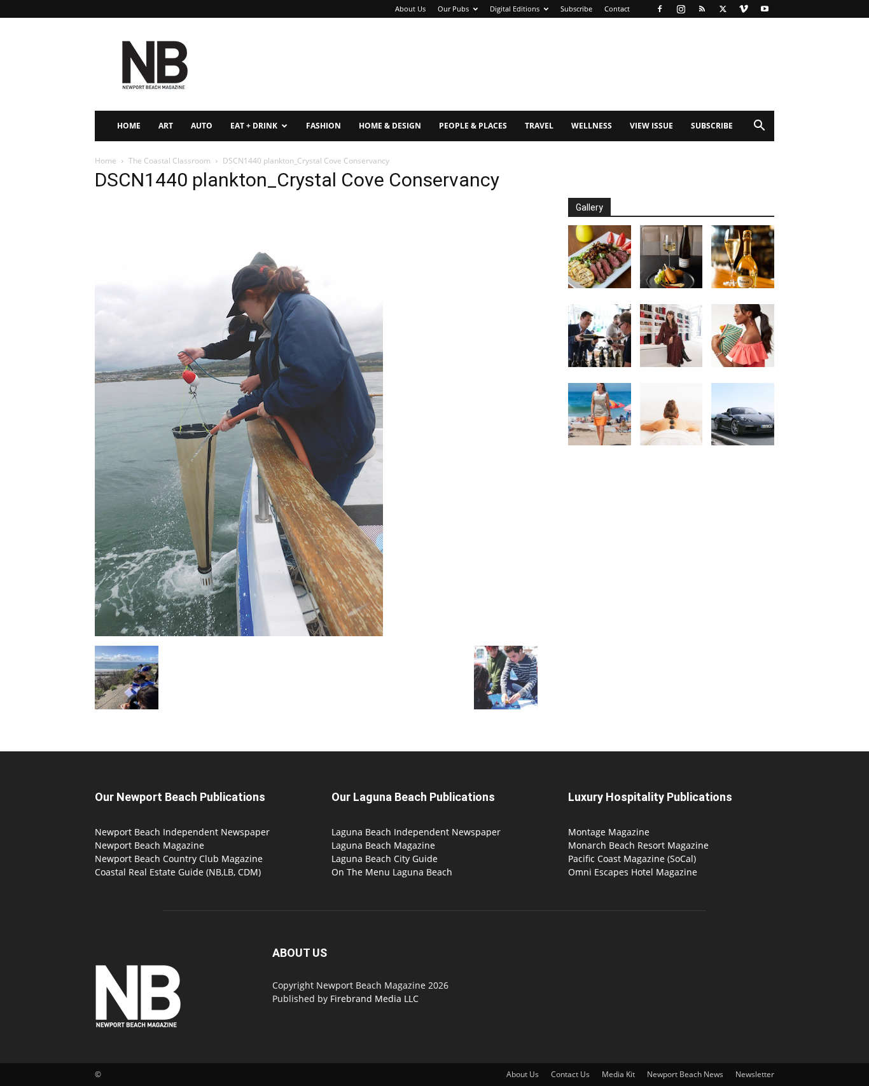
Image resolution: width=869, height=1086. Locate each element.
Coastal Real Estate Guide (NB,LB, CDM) (178, 872)
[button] (759, 127)
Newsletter (754, 1074)
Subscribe (576, 8)
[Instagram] (680, 9)
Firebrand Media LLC (374, 998)
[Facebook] (659, 9)
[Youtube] (764, 9)
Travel (539, 125)
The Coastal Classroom (170, 160)
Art (165, 125)
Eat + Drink (253, 125)
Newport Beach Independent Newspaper (182, 832)
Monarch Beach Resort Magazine (638, 845)
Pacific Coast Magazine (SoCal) (632, 859)
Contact (617, 8)
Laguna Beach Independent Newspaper (416, 832)
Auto (201, 125)
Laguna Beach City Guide (384, 859)
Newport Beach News (685, 1074)
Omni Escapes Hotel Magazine (632, 872)
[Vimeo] (743, 9)
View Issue (651, 125)
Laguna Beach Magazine (383, 845)
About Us (410, 8)
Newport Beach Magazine (149, 845)
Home (129, 125)
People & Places (473, 125)
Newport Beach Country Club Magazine (179, 859)
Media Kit (618, 1074)
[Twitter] (722, 9)
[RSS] (701, 9)
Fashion (323, 125)
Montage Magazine (609, 832)
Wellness (591, 125)
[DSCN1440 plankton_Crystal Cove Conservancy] (239, 632)
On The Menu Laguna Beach (391, 872)
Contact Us (570, 1074)
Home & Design (390, 125)
